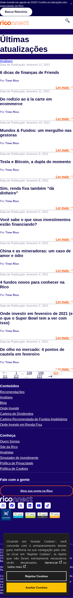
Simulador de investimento (19, 458)
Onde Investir (9, 408)
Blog (3, 403)
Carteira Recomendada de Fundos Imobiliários (33, 419)
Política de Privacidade (16, 463)
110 (55, 373)
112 (16, 376)
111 (5, 376)
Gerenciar (51, 562)
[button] (36, 386)
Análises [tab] (6, 61)
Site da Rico (9, 447)
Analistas (6, 452)
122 (39, 376)
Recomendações (12, 392)
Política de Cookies (14, 468)
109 (41, 373)
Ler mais (63, 87)
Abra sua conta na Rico (36, 490)
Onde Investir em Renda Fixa (21, 424)
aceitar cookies (36, 587)
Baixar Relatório (16, 11)
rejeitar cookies (36, 576)
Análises (6, 397)
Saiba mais (14, 567)
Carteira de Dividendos (16, 413)
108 (29, 373)
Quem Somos (10, 441)
